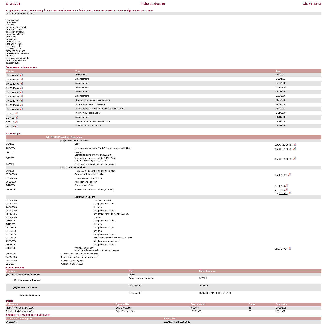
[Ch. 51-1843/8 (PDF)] (21, 105)
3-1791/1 (10, 114)
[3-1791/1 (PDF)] (16, 114)
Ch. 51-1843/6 (12, 97)
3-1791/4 (10, 126)
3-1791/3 (10, 122)
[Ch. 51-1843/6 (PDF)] (21, 97)
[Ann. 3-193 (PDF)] (286, 186)
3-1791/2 (10, 118)
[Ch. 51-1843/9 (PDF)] (21, 109)
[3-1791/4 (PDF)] (16, 126)
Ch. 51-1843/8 (12, 105)
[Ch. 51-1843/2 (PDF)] (21, 80)
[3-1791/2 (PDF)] (16, 118)
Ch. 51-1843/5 (12, 92)
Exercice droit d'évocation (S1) (89, 174)
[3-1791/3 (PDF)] (16, 122)
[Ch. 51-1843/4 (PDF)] (21, 88)
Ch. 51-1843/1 (12, 75)
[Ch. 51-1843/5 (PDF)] (21, 92)
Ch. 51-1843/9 (12, 109)
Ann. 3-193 (280, 186)
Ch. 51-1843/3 (12, 84)
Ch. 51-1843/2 (12, 80)
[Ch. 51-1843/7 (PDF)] (21, 101)
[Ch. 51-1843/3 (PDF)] (21, 84)
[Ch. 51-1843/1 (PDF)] (21, 75)
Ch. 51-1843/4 (12, 88)
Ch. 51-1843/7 (12, 101)
